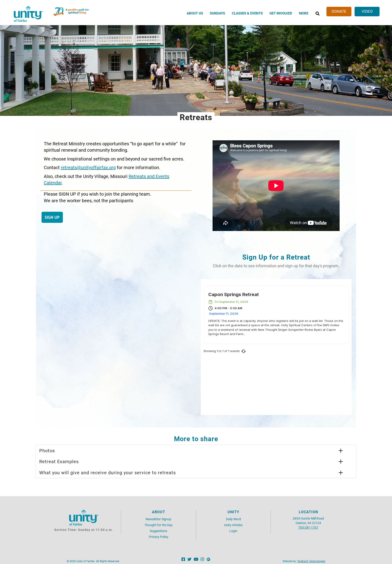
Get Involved (281, 13)
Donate (339, 11)
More (303, 13)
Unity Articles (233, 525)
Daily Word (233, 519)
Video (367, 11)
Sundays (217, 13)
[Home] (28, 14)
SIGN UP (52, 217)
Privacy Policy (158, 537)
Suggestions (158, 531)
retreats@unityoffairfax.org (88, 167)
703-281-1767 (308, 527)
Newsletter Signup (158, 519)
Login (233, 531)
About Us (195, 13)
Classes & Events (247, 13)
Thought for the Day (159, 525)
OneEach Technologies (311, 561)
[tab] (196, 450)
